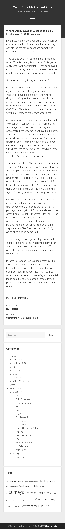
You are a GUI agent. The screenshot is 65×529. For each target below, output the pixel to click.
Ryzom (19, 432)
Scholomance (18, 501)
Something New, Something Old (22, 318)
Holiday (35, 486)
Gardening (24, 486)
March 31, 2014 (21, 34)
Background (48, 481)
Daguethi (23, 421)
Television (17, 377)
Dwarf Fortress (23, 457)
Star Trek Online (23, 435)
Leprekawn (35, 34)
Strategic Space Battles (14, 506)
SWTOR (19, 439)
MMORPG (23, 298)
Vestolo (22, 424)
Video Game (15, 388)
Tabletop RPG (19, 363)
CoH (18, 396)
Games (13, 356)
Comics (16, 370)
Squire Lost (46, 500)
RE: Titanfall (12, 309)
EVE (18, 406)
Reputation (43, 492)
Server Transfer (29, 501)
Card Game (18, 359)
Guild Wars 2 (22, 417)
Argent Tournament (31, 482)
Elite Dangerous (23, 403)
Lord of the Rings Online (27, 428)
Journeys (15, 492)
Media (12, 367)
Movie (15, 374)
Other (12, 385)
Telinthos (23, 446)
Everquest (20, 410)
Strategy (17, 453)
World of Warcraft (24, 442)
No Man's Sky (19, 450)
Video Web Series (21, 381)
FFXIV (18, 414)
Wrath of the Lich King (36, 505)
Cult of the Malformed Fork (32, 7)
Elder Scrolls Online (25, 399)
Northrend (30, 492)
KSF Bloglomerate (49, 526)
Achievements (14, 481)
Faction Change (12, 487)
